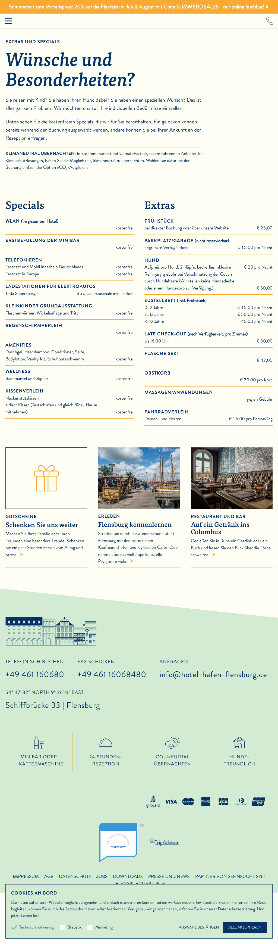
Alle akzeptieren (244, 927)
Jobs (102, 876)
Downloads (128, 876)
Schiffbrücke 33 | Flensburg (52, 700)
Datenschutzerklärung (236, 909)
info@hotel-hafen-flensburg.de (213, 674)
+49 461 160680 (34, 674)
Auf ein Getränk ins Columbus (220, 525)
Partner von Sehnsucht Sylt (230, 876)
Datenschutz (75, 876)
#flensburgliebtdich (139, 883)
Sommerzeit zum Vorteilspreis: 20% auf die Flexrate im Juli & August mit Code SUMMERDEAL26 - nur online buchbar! (136, 7)
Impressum (26, 876)
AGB (48, 876)
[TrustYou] (123, 842)
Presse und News (169, 876)
